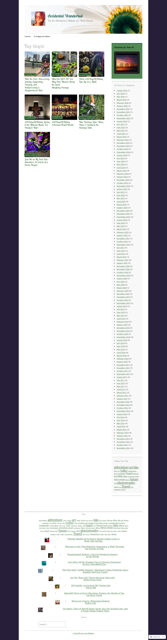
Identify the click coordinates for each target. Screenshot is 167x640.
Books (126, 520)
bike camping (103, 520)
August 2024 (122, 155)
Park (115, 483)
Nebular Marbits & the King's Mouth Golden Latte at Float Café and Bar (93, 539)
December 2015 (123, 439)
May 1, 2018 (56, 117)
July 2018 (120, 343)
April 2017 (121, 389)
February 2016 (123, 432)
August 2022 (122, 220)
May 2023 (121, 198)
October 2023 (122, 183)
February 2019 (123, 321)
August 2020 (122, 278)
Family (129, 473)
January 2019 (122, 324)
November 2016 (123, 405)
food (116, 476)
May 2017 (121, 386)
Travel (125, 486)
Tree (84, 534)
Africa (65, 520)
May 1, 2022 (29, 117)
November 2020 (123, 269)
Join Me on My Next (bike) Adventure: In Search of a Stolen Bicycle (37, 162)
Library (83, 528)
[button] (122, 65)
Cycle (63, 526)
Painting (73, 531)
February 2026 (123, 103)
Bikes (115, 471)
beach (83, 520)
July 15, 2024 (30, 74)
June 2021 (121, 251)
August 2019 (122, 306)
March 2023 (121, 204)
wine (109, 534)
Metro (98, 528)
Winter (123, 489)
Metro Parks (119, 479)
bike (136, 467)
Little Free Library (90, 528)
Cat (50, 523)
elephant (80, 526)
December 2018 (123, 328)
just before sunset (133, 476)
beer (86, 520)
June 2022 (121, 223)
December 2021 (123, 238)
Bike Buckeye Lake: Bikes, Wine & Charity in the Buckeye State (91, 125)
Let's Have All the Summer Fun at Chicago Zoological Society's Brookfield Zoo (94, 563)
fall (84, 526)
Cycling (68, 526)
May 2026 (121, 96)
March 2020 (121, 287)
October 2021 (122, 241)
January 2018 (122, 361)
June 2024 (121, 161)
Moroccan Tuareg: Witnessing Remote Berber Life (91, 602)
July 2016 (120, 417)
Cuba (60, 526)
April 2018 (121, 352)
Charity (53, 523)
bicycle (91, 520)
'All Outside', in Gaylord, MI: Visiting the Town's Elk (91, 586)
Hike (120, 476)
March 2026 (121, 99)
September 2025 (123, 118)
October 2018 (122, 334)
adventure (121, 467)
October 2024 (122, 149)
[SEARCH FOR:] (83, 624)
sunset (116, 487)
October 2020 (122, 272)
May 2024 (121, 164)
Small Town (109, 531)
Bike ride (110, 520)
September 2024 (123, 152)
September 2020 (123, 275)
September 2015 (123, 448)
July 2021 (120, 247)
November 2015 (123, 442)
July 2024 (120, 158)
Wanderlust (117, 489)
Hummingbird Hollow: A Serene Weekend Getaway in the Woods (92, 555)
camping (45, 523)
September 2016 (123, 411)
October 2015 (122, 445)
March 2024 (121, 170)
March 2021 (121, 257)
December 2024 (123, 143)
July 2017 (120, 380)
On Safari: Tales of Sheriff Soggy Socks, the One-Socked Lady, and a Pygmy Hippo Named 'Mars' (95, 609)
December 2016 (123, 402)
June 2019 (121, 312)
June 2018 (121, 346)
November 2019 (123, 297)
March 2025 (121, 136)
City (119, 471)
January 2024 (122, 177)
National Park (54, 531)
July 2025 (120, 124)
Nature (134, 479)
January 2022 (122, 235)
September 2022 (123, 217)
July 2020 (120, 281)
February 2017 (123, 395)
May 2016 (121, 423)
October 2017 (122, 371)
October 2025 (122, 115)
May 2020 (121, 284)
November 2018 (123, 331)
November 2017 (123, 368)
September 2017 (123, 374)
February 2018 (123, 358)
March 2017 (121, 392)
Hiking (125, 476)
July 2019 (120, 309)
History (44, 528)
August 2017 (122, 377)
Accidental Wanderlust (65, 15)
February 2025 (123, 140)
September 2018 (123, 337)
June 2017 (121, 383)
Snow (115, 531)
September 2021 (123, 244)
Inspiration (54, 528)
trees (132, 487)
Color (75, 523)
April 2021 (121, 254)
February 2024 (123, 173)
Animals (69, 520)
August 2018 (122, 340)
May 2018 (121, 349)
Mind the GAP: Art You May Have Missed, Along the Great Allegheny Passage (63, 83)
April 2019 (121, 318)
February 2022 (123, 232)
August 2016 (122, 414)
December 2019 (123, 294)
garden (110, 526)
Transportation (68, 534)
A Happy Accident (42, 36)
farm (94, 526)
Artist (78, 520)
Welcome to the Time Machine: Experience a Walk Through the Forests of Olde (94, 547)
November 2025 (123, 112)
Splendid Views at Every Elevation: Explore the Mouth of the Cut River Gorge (94, 594)
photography (126, 483)
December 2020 (123, 266)
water (102, 534)
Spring (119, 531)
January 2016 (122, 435)
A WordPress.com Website (83, 633)
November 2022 (123, 213)
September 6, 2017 (87, 117)
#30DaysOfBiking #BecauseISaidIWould (63, 123)
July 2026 (120, 93)
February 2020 (123, 291)
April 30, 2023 (85, 74)
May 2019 (121, 315)
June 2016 (121, 420)
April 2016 (121, 426)
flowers (135, 474)
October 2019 (122, 300)
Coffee (123, 470)
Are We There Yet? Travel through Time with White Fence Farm (92, 578)
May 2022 (121, 226)
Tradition (53, 534)
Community (121, 474)
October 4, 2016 (31, 155)
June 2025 (121, 127)
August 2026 (122, 90)
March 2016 (121, 429)
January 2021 (122, 263)
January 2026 (122, 106)
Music (127, 480)
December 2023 (123, 180)
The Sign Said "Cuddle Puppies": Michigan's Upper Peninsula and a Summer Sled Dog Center (95, 570)
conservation (54, 526)
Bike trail (120, 520)
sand (104, 531)
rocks (100, 531)
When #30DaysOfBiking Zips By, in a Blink (91, 80)
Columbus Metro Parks (116, 523)
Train (62, 534)
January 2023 (122, 207)
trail (120, 487)
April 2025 (121, 133)
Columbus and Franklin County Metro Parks (93, 523)
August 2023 (122, 189)
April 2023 (121, 201)
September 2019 (123, 303)
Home (27, 36)
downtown (74, 526)
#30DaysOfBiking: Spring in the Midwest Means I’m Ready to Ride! (37, 125)
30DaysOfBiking (43, 520)
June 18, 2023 (57, 74)
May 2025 (121, 130)
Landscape (77, 528)
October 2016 (122, 408)
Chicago (59, 523)
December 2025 (123, 109)
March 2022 (121, 229)
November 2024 (123, 146)
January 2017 (122, 398)
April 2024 (121, 167)
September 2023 (123, 186)
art (131, 467)
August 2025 (122, 121)
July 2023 (120, 192)
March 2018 (121, 355)
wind (105, 534)
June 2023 (121, 195)
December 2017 (123, 365)
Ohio (69, 531)
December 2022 (123, 210)
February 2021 (123, 260)
